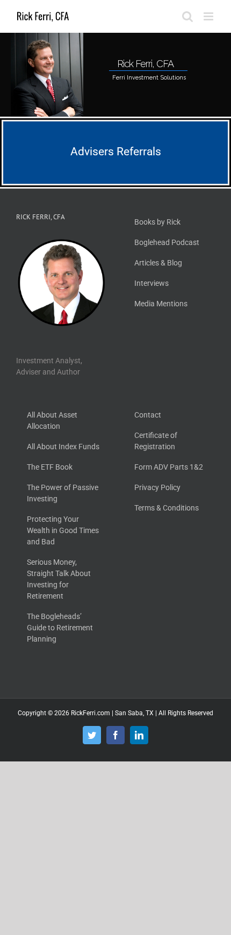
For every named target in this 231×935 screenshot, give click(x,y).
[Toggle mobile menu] (209, 16)
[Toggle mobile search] (187, 16)
